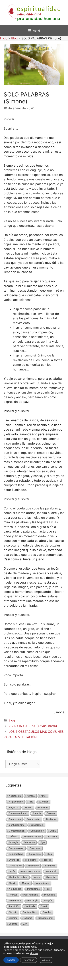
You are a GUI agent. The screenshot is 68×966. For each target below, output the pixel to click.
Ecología (13, 842)
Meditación (51, 871)
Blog (12, 720)
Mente (37, 877)
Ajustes (46, 960)
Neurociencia (42, 883)
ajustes (34, 953)
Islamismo (50, 865)
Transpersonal (45, 918)
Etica (49, 854)
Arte (31, 801)
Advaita (31, 796)
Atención (43, 801)
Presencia (49, 895)
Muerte (12, 883)
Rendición (14, 906)
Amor (43, 796)
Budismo (43, 807)
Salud (44, 906)
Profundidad (15, 900)
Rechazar (29, 960)
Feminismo (30, 860)
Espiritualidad (16, 854)
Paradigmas (33, 889)
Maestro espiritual (30, 871)
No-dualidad (15, 889)
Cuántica (13, 836)
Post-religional (30, 895)
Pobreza (13, 895)
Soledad (47, 912)
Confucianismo (16, 825)
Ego (43, 842)
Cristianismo (37, 831)
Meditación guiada (18, 877)
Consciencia (36, 825)
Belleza (28, 807)
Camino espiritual (18, 813)
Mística (26, 883)
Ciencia (37, 813)
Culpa (53, 831)
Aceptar (11, 960)
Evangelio (14, 860)
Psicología (32, 900)
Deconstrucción (32, 836)
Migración (51, 877)
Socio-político (30, 912)
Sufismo (13, 918)
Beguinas (14, 807)
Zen (25, 924)
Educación (29, 842)
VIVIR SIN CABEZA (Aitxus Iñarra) (33, 726)
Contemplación (16, 831)
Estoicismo (35, 854)
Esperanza (35, 848)
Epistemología (16, 848)
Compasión (15, 819)
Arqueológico (16, 801)
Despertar (52, 836)
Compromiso (33, 819)
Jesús (12, 871)
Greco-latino (15, 865)
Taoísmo (27, 918)
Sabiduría (30, 906)
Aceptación (15, 796)
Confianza (51, 819)
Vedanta (13, 924)
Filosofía (46, 860)
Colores (51, 813)
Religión (48, 900)
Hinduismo (33, 865)
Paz (48, 889)
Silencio (13, 912)
